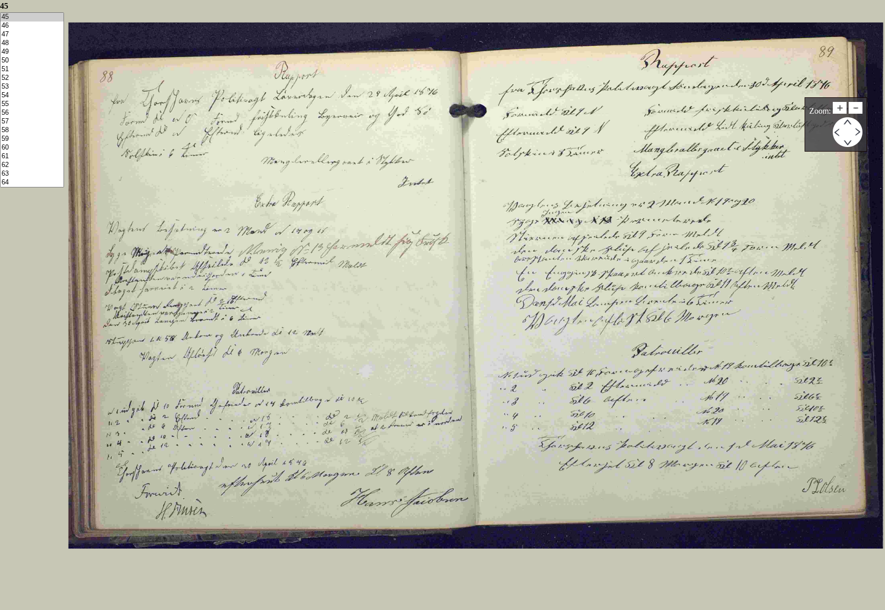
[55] (32, 104)
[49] (32, 52)
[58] (32, 130)
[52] (32, 78)
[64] (32, 182)
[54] (32, 95)
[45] (32, 17)
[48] (32, 43)
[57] (32, 121)
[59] (32, 139)
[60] (32, 147)
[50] (32, 60)
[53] (32, 86)
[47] (32, 34)
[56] (32, 113)
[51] (32, 69)
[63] (32, 174)
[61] (32, 156)
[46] (32, 26)
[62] (32, 165)
